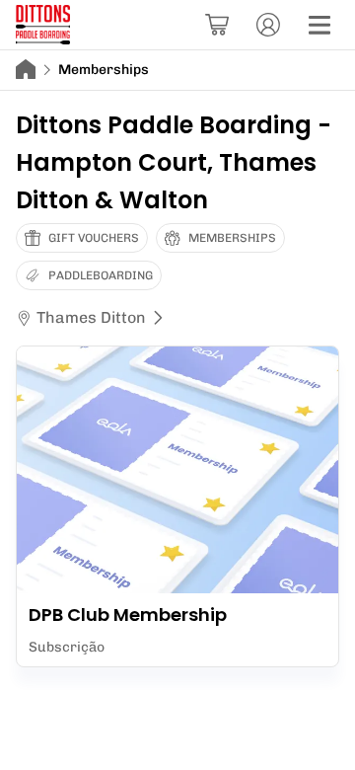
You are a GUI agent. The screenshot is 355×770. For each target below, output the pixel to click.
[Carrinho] (217, 24)
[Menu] (319, 24)
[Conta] (268, 24)
